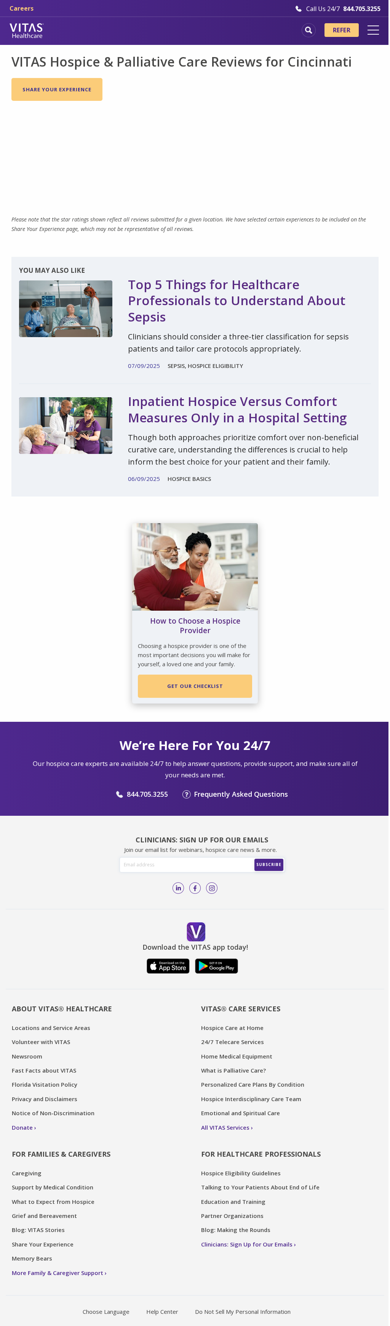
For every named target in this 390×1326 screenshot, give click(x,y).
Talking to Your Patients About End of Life (260, 1187)
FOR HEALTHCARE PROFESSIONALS (261, 1154)
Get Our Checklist (195, 686)
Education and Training (233, 1201)
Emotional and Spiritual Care (240, 1113)
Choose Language (106, 1311)
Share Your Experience (56, 89)
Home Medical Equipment (236, 1056)
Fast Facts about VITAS (44, 1070)
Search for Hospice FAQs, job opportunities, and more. (309, 30)
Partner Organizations (232, 1215)
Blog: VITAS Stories (38, 1230)
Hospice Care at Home (232, 1028)
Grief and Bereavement (44, 1215)
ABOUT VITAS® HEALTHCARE (62, 1008)
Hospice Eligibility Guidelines (241, 1173)
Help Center (162, 1311)
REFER (341, 30)
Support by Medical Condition (52, 1187)
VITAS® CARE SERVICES (240, 1008)
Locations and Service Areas (51, 1028)
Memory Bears (32, 1258)
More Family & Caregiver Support (57, 1273)
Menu (373, 30)
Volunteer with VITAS (41, 1042)
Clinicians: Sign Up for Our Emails (246, 1244)
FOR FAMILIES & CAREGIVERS (61, 1154)
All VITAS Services (225, 1127)
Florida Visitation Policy (44, 1084)
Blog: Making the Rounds (235, 1230)
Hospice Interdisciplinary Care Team (251, 1099)
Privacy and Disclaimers (44, 1099)
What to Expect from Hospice (53, 1201)
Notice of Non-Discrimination (53, 1113)
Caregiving (27, 1173)
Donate (22, 1127)
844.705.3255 (147, 794)
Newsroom (27, 1056)
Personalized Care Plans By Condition (252, 1084)
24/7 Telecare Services (232, 1042)
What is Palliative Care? (233, 1070)
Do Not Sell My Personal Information (243, 1311)
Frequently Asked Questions (241, 794)
